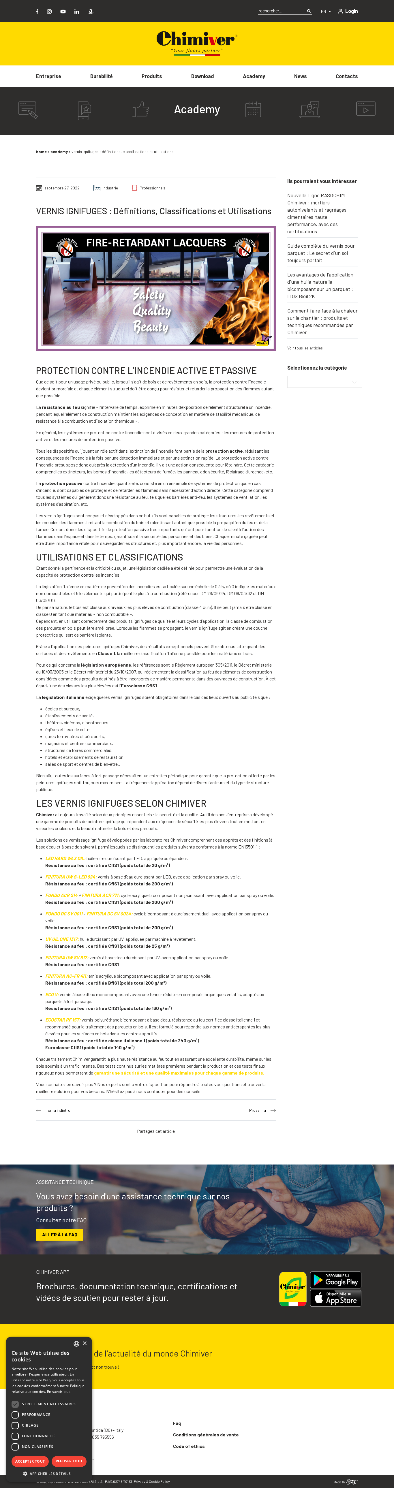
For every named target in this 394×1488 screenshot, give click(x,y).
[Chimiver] (197, 43)
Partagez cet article (156, 1131)
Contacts (347, 76)
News (300, 76)
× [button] (84, 1343)
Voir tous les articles (305, 347)
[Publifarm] (346, 1481)
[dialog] (49, 1409)
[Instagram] (49, 11)
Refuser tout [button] (69, 1461)
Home (41, 151)
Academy (254, 76)
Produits (152, 76)
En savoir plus (58, 1391)
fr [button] (324, 11)
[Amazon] (90, 11)
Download (202, 76)
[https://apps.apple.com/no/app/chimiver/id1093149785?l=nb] (335, 1298)
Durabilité (101, 76)
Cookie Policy (159, 1481)
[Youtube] (63, 11)
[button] (49, 1473)
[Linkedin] (76, 11)
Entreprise (48, 76)
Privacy (139, 1481)
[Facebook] (37, 11)
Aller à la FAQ (59, 1234)
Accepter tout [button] (30, 1461)
